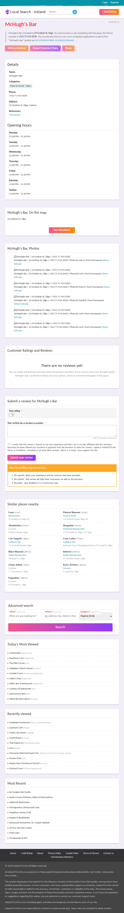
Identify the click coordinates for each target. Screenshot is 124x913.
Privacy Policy (54, 853)
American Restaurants (73, 529)
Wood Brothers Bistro (23, 699)
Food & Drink (17, 86)
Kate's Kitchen (70, 565)
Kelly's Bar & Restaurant (25, 683)
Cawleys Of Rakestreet (22, 689)
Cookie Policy (72, 853)
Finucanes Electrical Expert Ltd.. (40, 753)
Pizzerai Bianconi (72, 512)
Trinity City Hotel (21, 733)
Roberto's (68, 551)
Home (13, 853)
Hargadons (68, 525)
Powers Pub (17, 758)
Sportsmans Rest (19, 694)
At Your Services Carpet (20, 828)
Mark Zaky (14, 833)
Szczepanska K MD (18, 838)
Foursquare (14, 115)
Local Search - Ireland (28, 12)
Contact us (108, 853)
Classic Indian (15, 565)
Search (60, 627)
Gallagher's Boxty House (25, 668)
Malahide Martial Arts (30, 722)
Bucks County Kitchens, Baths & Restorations (31, 797)
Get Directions (62, 230)
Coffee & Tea (14, 542)
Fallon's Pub (20, 678)
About (40, 853)
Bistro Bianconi (16, 551)
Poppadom (14, 578)
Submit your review (21, 457)
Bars (28, 86)
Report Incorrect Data (45, 48)
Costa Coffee (69, 538)
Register (114, 2)
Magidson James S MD (20, 812)
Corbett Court (25, 673)
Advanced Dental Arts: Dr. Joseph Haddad (29, 823)
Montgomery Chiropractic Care (24, 807)
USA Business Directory (62, 857)
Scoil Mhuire (19, 738)
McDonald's (20, 653)
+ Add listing (109, 12)
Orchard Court (25, 768)
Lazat (11, 512)
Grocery (67, 568)
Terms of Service (91, 853)
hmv (14, 748)
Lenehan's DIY (19, 728)
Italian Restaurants (17, 555)
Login (105, 2)
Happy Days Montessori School (28, 763)
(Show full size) (21, 304)
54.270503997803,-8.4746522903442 (54, 40)
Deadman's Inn (21, 658)
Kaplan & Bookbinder (19, 818)
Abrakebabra (15, 525)
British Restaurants (72, 555)
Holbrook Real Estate (19, 802)
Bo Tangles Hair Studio (20, 792)
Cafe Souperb (15, 538)
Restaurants (14, 516)
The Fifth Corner (19, 663)
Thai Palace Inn (24, 743)
